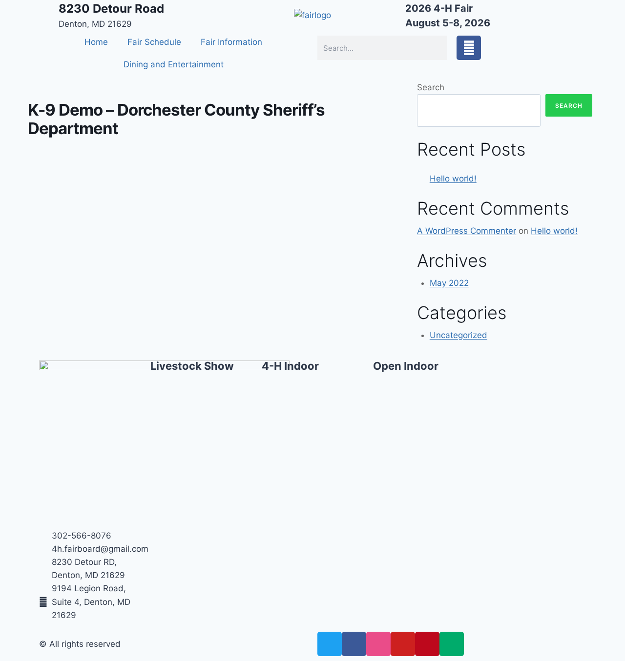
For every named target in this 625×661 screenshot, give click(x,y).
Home (96, 42)
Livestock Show (192, 366)
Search (430, 87)
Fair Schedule (154, 42)
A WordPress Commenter (466, 231)
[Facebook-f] (469, 48)
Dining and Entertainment (174, 64)
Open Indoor (405, 366)
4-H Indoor (290, 366)
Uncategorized (458, 335)
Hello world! (453, 178)
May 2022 (449, 283)
